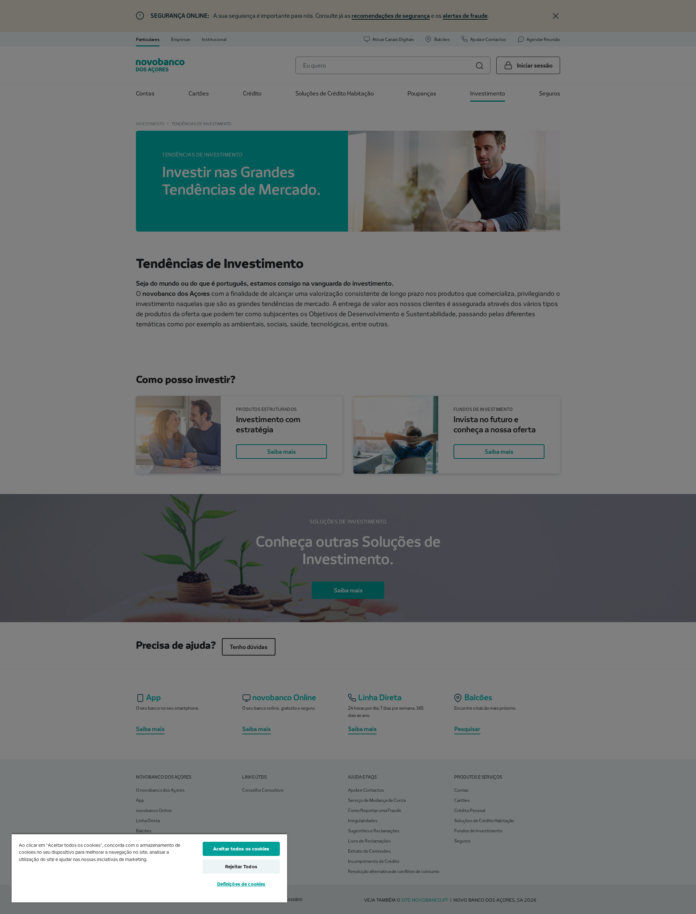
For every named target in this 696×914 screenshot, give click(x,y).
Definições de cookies (241, 884)
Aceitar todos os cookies (241, 849)
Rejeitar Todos (241, 866)
